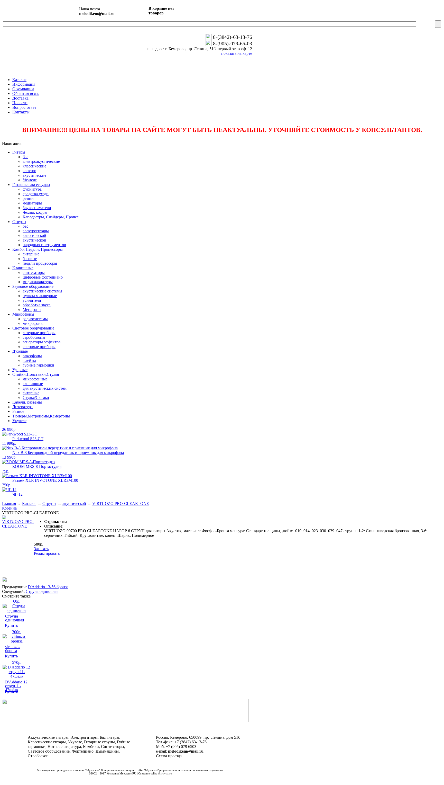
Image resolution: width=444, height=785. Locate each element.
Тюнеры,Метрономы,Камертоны (41, 416)
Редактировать (47, 553)
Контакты (21, 112)
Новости (19, 103)
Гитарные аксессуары (31, 184)
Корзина (9, 508)
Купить (11, 625)
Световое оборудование (33, 328)
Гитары (18, 152)
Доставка (20, 98)
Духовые (20, 351)
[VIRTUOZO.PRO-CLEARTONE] (18, 526)
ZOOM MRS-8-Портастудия (36, 466)
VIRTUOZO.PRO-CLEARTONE (120, 503)
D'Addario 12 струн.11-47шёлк (16, 686)
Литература (22, 407)
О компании (23, 89)
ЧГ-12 (17, 494)
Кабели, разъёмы (27, 402)
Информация (23, 84)
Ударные (19, 370)
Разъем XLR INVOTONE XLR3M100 (45, 480)
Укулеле (19, 420)
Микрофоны (23, 314)
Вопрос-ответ (24, 107)
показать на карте (236, 53)
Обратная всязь (25, 93)
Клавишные (22, 268)
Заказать (41, 549)
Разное (18, 411)
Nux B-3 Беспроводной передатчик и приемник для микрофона (68, 452)
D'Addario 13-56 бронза (48, 587)
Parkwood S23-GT (27, 438)
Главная (9, 503)
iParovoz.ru (165, 773)
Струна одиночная (42, 591)
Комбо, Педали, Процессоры (37, 249)
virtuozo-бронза (12, 649)
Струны (19, 221)
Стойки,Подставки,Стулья (35, 374)
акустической (74, 503)
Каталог (19, 79)
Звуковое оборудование (32, 286)
